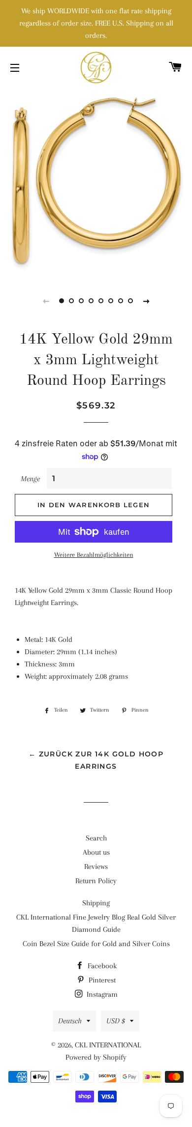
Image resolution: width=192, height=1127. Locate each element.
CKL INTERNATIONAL (108, 1044)
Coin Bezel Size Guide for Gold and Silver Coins (96, 943)
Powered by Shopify (96, 1057)
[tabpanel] (96, 182)
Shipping (96, 902)
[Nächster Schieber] (146, 301)
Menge (30, 478)
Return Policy (96, 880)
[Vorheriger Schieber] (46, 301)
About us (96, 852)
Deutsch (70, 1020)
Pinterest (101, 980)
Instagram (101, 994)
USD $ (115, 1020)
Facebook (101, 965)
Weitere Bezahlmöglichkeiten (93, 554)
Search (96, 838)
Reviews (96, 866)
